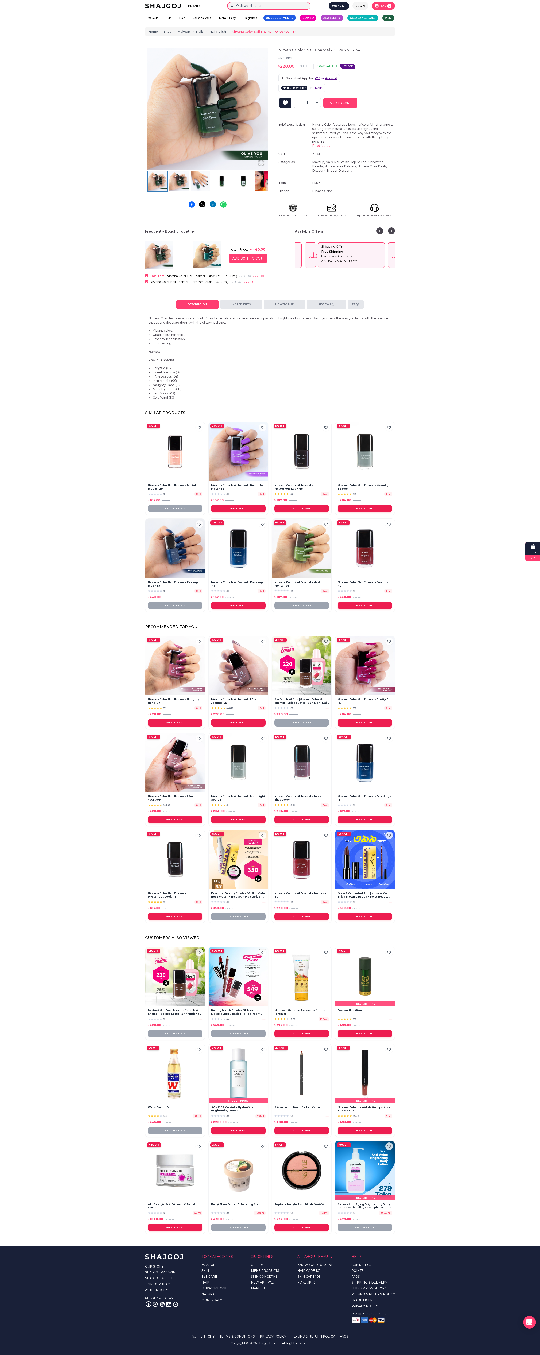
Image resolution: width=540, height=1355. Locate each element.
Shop (168, 32)
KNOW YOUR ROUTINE (315, 1265)
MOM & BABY (211, 1300)
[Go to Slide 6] (264, 181)
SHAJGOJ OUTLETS (159, 1278)
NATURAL (208, 1294)
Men (388, 17)
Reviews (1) (326, 304)
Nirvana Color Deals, (372, 166)
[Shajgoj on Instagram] (168, 1304)
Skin (169, 18)
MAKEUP (208, 1265)
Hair (182, 18)
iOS (317, 78)
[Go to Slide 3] (200, 181)
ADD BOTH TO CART (248, 258)
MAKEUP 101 (307, 1282)
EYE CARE (209, 1276)
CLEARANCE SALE (362, 17)
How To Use (284, 304)
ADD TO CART (340, 103)
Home (153, 32)
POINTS (357, 1271)
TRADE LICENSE (364, 1300)
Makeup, (319, 162)
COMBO (308, 17)
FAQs (355, 304)
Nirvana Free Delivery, (341, 166)
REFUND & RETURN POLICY (373, 1294)
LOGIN (360, 5)
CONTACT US (361, 1265)
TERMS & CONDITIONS (369, 1288)
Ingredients (241, 304)
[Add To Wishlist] (285, 103)
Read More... (321, 146)
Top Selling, (359, 162)
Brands (194, 6)
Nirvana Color (322, 191)
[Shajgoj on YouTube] (162, 1304)
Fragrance (250, 18)
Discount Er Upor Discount (332, 170)
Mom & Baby (227, 18)
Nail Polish (217, 32)
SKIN (205, 1271)
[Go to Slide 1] (157, 181)
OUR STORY (154, 1266)
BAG (385, 5)
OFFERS (257, 1265)
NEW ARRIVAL (262, 1282)
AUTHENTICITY (156, 1290)
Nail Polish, (342, 162)
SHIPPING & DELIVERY (369, 1282)
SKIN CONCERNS (264, 1276)
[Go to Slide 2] (178, 181)
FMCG (316, 183)
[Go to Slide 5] (243, 181)
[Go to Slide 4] (221, 181)
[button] (207, 109)
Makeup (153, 18)
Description (197, 304)
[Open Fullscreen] (261, 162)
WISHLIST (339, 5)
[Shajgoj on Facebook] (148, 1304)
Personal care (202, 18)
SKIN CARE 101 (308, 1276)
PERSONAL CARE (215, 1288)
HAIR (205, 1282)
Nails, (330, 162)
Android (331, 78)
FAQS (355, 1276)
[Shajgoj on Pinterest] (175, 1304)
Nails (200, 32)
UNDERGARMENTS (279, 17)
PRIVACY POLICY (364, 1306)
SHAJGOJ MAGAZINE (161, 1272)
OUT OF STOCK (175, 508)
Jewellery (331, 17)
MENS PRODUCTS (265, 1271)
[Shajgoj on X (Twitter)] (155, 1304)
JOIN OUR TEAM (157, 1284)
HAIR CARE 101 (308, 1271)
